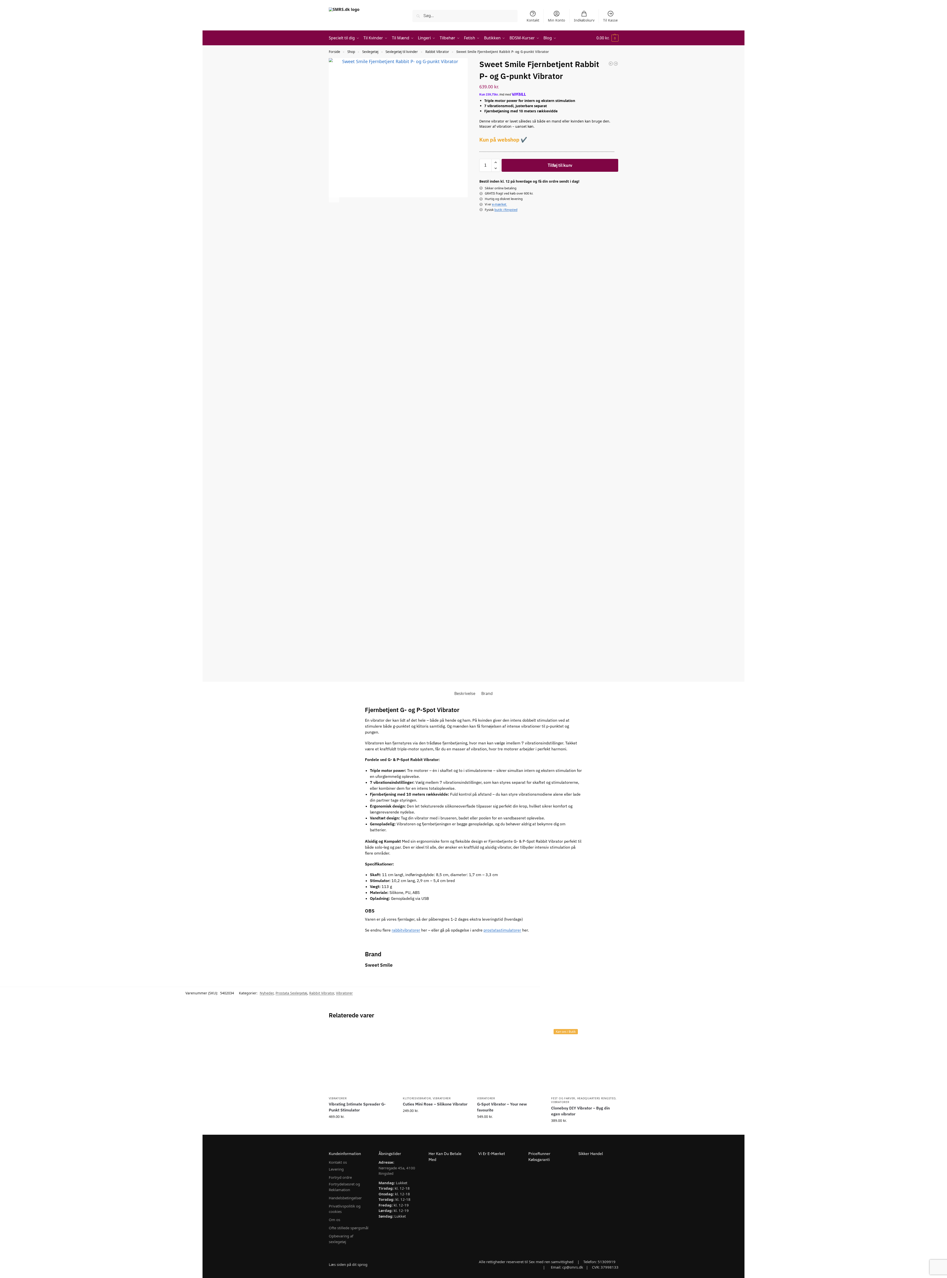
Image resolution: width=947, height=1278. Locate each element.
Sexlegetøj (370, 51)
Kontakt (533, 20)
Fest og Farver (563, 1098)
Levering (336, 1169)
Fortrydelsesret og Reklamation (344, 1186)
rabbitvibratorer (406, 930)
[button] (607, 38)
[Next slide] (334, 197)
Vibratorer (344, 993)
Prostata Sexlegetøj (291, 993)
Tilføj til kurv (560, 165)
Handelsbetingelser (345, 1197)
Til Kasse (610, 20)
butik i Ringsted (505, 209)
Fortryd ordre (340, 1177)
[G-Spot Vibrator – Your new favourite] (510, 1060)
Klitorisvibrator (417, 1098)
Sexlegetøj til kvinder (401, 51)
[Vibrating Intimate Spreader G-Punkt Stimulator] (362, 1060)
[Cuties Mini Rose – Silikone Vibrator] (436, 1060)
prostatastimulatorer (502, 930)
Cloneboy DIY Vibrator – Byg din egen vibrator (580, 1111)
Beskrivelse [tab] (464, 693)
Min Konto (556, 20)
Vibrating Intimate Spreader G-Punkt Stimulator (357, 1107)
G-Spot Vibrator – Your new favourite (502, 1107)
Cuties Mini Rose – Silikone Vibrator (435, 1104)
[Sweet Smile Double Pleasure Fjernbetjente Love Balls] (615, 63)
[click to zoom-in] (398, 127)
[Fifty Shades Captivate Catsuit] (610, 63)
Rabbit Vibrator (437, 51)
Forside (334, 51)
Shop (351, 51)
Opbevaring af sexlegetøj (341, 1238)
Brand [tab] (487, 693)
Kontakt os (338, 1162)
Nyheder (267, 993)
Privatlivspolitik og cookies (344, 1209)
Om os (334, 1219)
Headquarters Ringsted (596, 1098)
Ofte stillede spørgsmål (348, 1227)
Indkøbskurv (584, 20)
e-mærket (499, 204)
